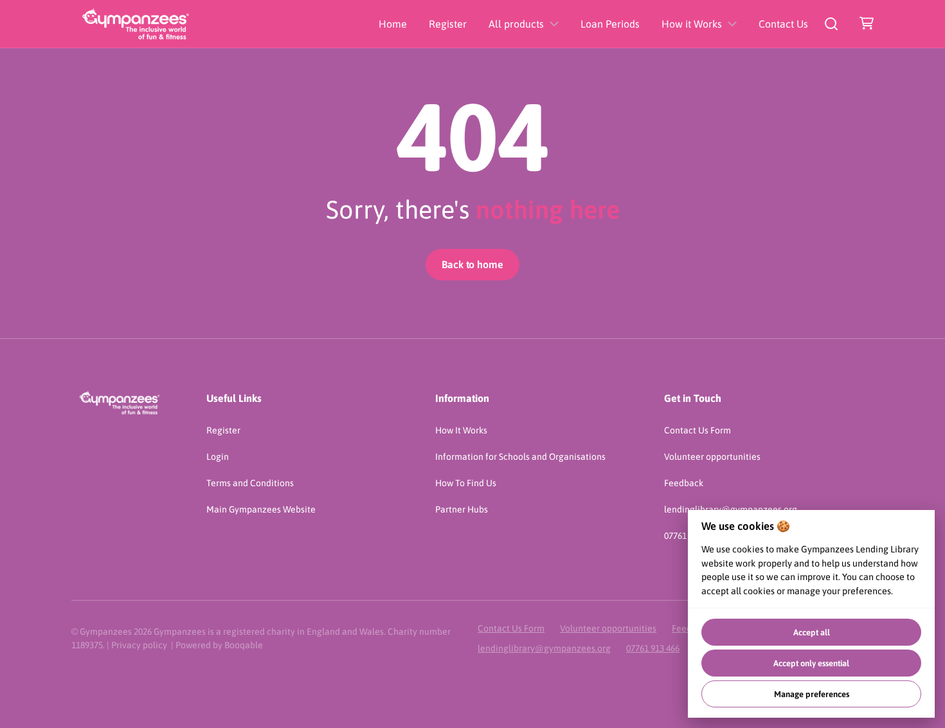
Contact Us (783, 24)
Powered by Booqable (219, 645)
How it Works (692, 24)
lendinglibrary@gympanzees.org (544, 648)
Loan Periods (610, 24)
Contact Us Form (697, 430)
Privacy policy (139, 645)
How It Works (461, 430)
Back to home (472, 264)
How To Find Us (465, 483)
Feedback (683, 483)
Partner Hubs (461, 509)
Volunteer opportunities (712, 456)
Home (393, 24)
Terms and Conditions (250, 483)
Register (448, 24)
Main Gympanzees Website (261, 509)
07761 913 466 (653, 648)
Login (217, 456)
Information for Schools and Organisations (520, 456)
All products (516, 24)
